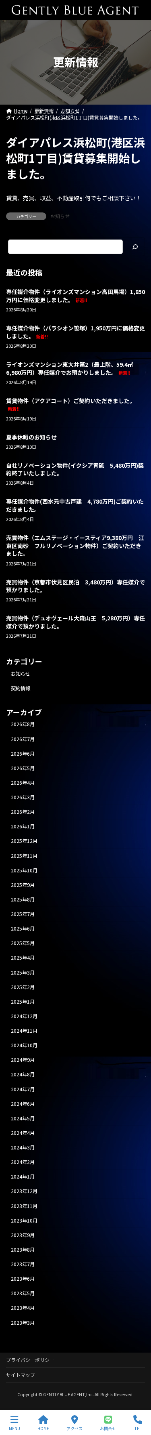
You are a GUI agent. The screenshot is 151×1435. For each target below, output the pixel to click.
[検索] (135, 247)
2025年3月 (23, 972)
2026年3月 (23, 797)
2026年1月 (23, 826)
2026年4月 (23, 782)
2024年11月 (24, 1030)
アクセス (74, 1428)
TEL (137, 1428)
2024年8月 (23, 1074)
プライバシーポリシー (30, 1359)
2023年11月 (24, 1206)
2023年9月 (23, 1235)
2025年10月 (24, 870)
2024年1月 (23, 1177)
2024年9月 (23, 1060)
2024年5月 (23, 1118)
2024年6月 (23, 1103)
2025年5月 (23, 943)
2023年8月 (23, 1249)
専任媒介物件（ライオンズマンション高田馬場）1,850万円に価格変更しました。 (75, 296)
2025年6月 (23, 928)
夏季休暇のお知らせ (31, 437)
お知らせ (60, 215)
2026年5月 (23, 768)
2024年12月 (24, 1016)
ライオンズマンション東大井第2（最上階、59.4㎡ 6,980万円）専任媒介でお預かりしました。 (72, 368)
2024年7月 (23, 1089)
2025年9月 (23, 885)
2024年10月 (24, 1045)
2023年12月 (24, 1191)
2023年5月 (23, 1293)
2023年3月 (23, 1322)
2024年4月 (23, 1133)
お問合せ (108, 1428)
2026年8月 (23, 724)
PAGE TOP (138, 1398)
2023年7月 (23, 1264)
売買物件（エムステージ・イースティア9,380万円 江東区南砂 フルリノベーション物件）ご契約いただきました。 (75, 545)
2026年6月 (23, 753)
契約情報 (20, 688)
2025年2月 (23, 987)
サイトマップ (20, 1374)
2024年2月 (23, 1162)
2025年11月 (24, 855)
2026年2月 (23, 811)
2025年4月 (23, 958)
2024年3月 (23, 1147)
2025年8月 (23, 899)
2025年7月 (23, 914)
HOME (43, 1428)
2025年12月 (24, 841)
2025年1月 (23, 1001)
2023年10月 (24, 1220)
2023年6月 (23, 1278)
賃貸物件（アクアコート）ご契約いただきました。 (70, 404)
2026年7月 (23, 739)
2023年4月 (23, 1308)
